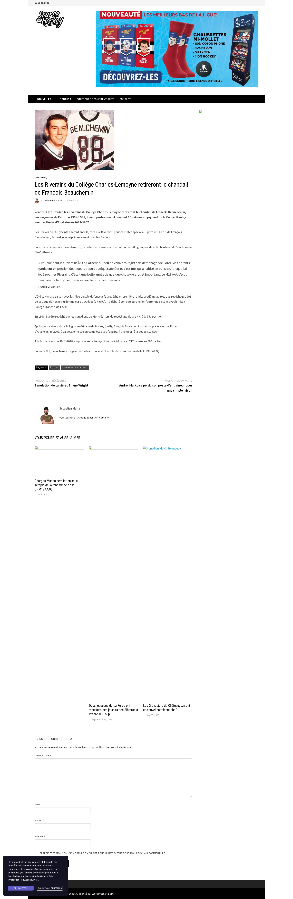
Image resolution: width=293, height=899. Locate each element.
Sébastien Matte (53, 200)
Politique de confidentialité (95, 99)
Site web (40, 836)
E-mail (39, 820)
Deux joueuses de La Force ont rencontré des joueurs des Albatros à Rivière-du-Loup (113, 710)
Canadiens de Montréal (75, 367)
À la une (54, 367)
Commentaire (44, 755)
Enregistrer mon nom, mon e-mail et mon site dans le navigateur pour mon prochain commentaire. (103, 853)
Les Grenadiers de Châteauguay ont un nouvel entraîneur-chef (166, 708)
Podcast (65, 99)
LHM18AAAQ (41, 177)
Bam (110, 893)
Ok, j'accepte (21, 888)
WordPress (98, 893)
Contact (125, 99)
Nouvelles (44, 99)
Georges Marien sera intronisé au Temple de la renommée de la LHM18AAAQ (57, 485)
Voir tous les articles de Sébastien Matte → (84, 417)
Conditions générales (50, 888)
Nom (38, 804)
